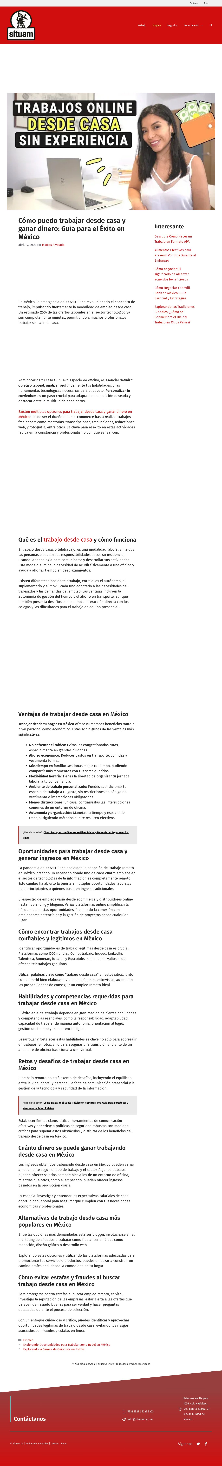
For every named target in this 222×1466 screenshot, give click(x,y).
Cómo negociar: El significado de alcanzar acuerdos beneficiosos (172, 274)
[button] (211, 25)
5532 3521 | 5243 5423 (140, 1411)
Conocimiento (191, 25)
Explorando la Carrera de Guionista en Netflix (54, 1349)
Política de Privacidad (37, 1443)
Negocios (172, 25)
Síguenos (185, 1444)
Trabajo (142, 25)
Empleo (157, 25)
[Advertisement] (111, 68)
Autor (64, 1443)
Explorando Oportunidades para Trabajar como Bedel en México (66, 1345)
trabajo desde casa (68, 539)
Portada (194, 3)
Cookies (55, 1443)
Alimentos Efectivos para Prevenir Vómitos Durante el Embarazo (175, 255)
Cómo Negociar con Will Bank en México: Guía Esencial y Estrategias (172, 293)
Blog (206, 3)
